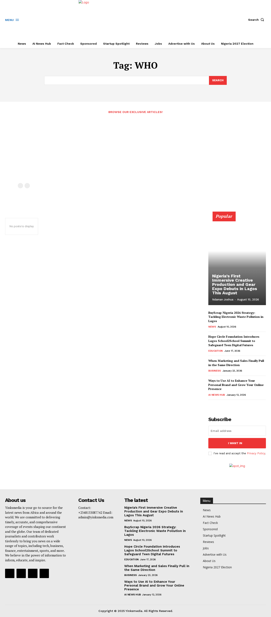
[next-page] (217, 405)
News (212, 326)
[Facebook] (9, 573)
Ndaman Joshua (222, 299)
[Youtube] (44, 573)
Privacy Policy (256, 453)
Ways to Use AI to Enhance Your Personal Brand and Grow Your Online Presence (236, 385)
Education (215, 350)
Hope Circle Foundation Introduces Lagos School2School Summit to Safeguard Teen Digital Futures (233, 341)
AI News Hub (216, 394)
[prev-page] (20, 185)
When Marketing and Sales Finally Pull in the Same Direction (236, 363)
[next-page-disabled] (27, 185)
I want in (235, 443)
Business (214, 370)
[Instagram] (21, 573)
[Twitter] (32, 573)
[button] (257, 19)
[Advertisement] (135, 151)
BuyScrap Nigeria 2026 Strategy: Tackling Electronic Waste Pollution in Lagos (235, 317)
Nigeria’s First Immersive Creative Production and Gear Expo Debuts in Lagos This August (234, 284)
